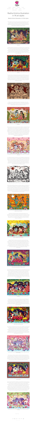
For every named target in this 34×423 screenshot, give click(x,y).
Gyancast (14, 7)
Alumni (20, 8)
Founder (16, 8)
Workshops (18, 7)
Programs (9, 7)
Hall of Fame (9, 8)
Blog (13, 8)
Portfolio (23, 7)
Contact (24, 8)
